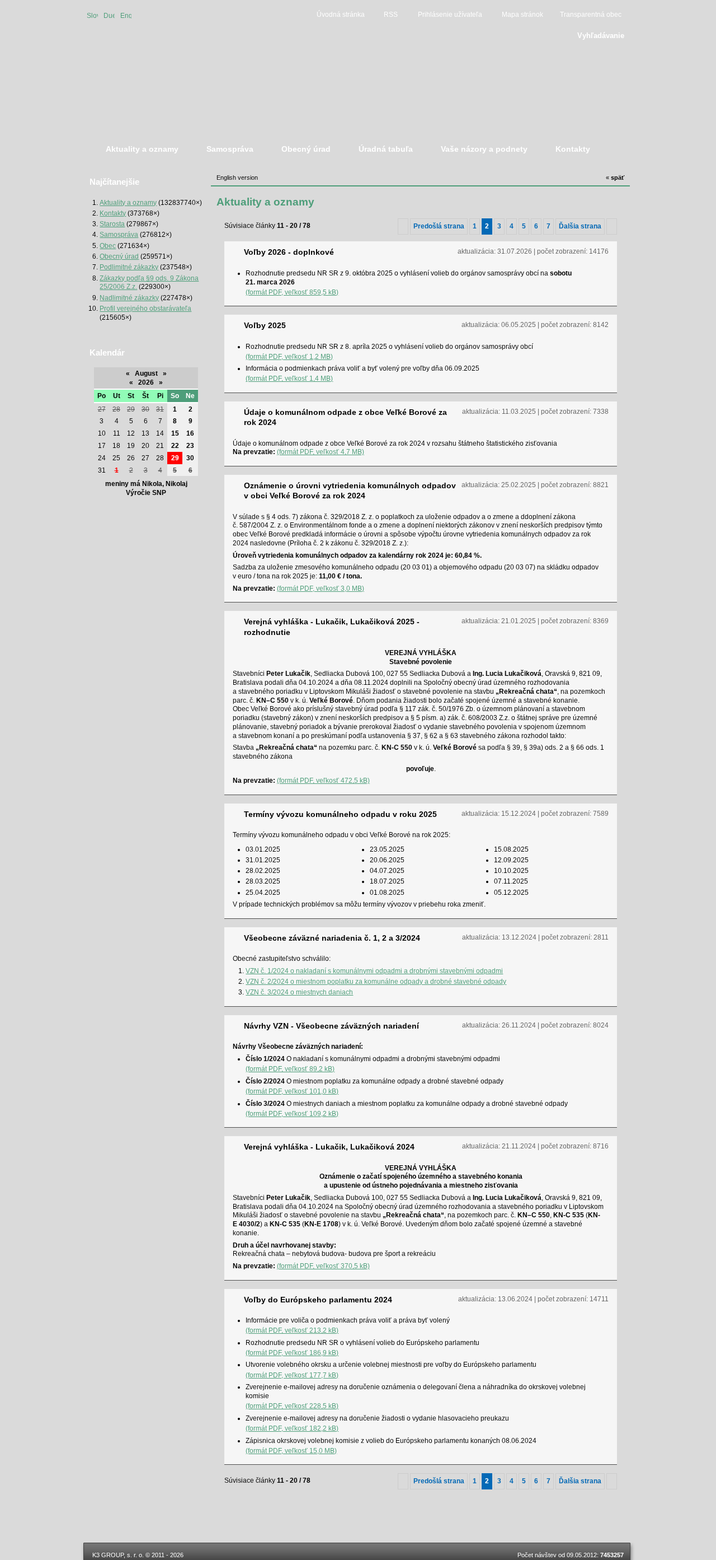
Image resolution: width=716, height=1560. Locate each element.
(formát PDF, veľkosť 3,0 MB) (320, 588)
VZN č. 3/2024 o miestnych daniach (299, 992)
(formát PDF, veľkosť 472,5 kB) (323, 780)
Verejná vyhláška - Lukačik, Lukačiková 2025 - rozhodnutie (332, 626)
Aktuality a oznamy (128, 202)
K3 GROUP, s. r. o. (118, 1555)
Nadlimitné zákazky (129, 297)
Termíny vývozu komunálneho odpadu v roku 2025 (340, 814)
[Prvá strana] (403, 226)
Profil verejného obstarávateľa (145, 308)
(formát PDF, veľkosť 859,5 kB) (292, 292)
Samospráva (119, 234)
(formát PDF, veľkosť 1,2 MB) (289, 356)
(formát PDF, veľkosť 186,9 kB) (292, 1352)
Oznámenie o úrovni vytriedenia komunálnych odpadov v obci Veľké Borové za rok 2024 (350, 490)
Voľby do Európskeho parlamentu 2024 (318, 1299)
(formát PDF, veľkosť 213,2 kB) (292, 1330)
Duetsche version (109, 15)
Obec (108, 245)
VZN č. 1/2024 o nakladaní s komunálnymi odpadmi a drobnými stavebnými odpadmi (374, 970)
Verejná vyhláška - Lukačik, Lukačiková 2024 (329, 1146)
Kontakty (113, 213)
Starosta (112, 223)
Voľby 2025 (265, 325)
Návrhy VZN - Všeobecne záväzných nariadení (331, 1025)
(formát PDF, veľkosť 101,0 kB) (292, 1091)
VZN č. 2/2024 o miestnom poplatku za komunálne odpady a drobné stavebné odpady (376, 981)
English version (125, 15)
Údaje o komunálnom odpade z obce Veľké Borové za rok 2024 (345, 417)
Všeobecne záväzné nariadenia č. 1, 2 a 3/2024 (332, 937)
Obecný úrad (119, 256)
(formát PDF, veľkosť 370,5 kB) (323, 1265)
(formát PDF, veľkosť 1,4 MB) (289, 378)
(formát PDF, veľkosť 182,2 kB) (292, 1428)
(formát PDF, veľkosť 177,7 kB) (292, 1375)
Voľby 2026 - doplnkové (289, 251)
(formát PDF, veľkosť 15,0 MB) (291, 1450)
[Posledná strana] (611, 226)
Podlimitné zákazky (129, 266)
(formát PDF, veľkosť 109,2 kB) (292, 1113)
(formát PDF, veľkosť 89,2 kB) (290, 1068)
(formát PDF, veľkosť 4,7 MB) (320, 451)
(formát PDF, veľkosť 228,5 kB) (292, 1405)
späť (615, 177)
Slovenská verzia (92, 15)
